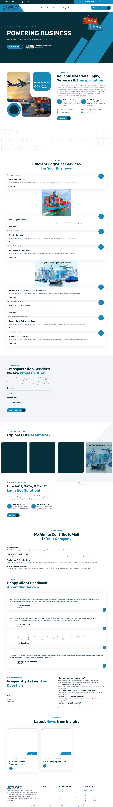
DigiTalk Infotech (82, 806)
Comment (24, 758)
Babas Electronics (23, 606)
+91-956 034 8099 (9, 2)
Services (56, 8)
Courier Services (16, 235)
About (49, 8)
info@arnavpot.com (26, 2)
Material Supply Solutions (54, 761)
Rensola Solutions (23, 624)
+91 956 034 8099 (88, 791)
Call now (12, 515)
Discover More (14, 47)
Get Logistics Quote (100, 8)
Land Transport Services (19, 306)
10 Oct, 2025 (48, 758)
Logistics (32, 754)
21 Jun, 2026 (14, 758)
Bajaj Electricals (23, 643)
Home (43, 8)
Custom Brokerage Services (20, 250)
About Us (43, 791)
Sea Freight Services (18, 220)
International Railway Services (22, 321)
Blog (64, 8)
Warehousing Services (18, 336)
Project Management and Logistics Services (27, 290)
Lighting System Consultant (27, 662)
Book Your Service (15, 410)
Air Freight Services (17, 180)
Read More (62, 118)
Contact (71, 8)
